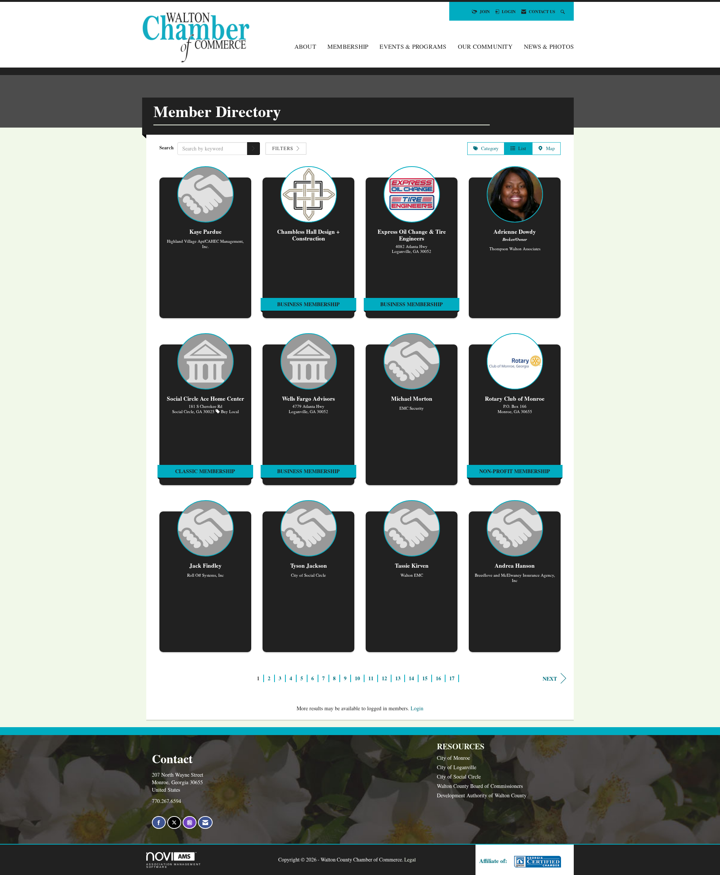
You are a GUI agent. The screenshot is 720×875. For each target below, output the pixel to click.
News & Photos (549, 46)
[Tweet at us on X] (174, 822)
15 (425, 678)
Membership (348, 46)
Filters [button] (283, 148)
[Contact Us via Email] (205, 822)
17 (451, 678)
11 (371, 678)
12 (384, 678)
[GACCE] (536, 861)
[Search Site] (563, 11)
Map (549, 148)
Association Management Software (173, 865)
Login (417, 708)
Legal (410, 859)
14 (411, 678)
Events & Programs (413, 46)
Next (550, 679)
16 (438, 678)
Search (166, 147)
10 (357, 678)
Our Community (485, 46)
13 (397, 678)
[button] (253, 148)
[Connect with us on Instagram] (189, 822)
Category (488, 148)
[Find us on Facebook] (159, 822)
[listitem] (205, 245)
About (305, 46)
